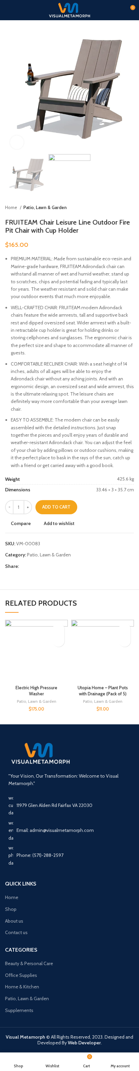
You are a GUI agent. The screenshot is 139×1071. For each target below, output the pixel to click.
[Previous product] (117, 207)
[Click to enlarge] (17, 142)
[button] (58, 641)
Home (11, 207)
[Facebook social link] (24, 566)
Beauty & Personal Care (29, 963)
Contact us (16, 932)
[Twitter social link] (32, 566)
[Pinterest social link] (40, 566)
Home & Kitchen (22, 987)
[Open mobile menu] (8, 10)
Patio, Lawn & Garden (45, 207)
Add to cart (56, 507)
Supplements (19, 1010)
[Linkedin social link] (48, 566)
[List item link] (69, 855)
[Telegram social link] (55, 566)
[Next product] (130, 207)
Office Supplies (21, 975)
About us (14, 921)
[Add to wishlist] (58, 629)
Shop (11, 909)
